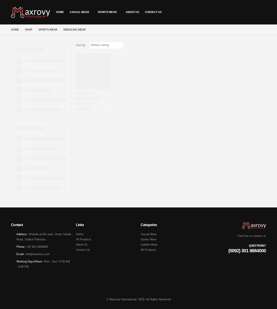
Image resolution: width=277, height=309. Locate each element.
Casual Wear (79, 12)
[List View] (264, 45)
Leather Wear (149, 244)
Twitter (23, 279)
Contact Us (153, 12)
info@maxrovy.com (37, 254)
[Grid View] (259, 45)
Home (60, 12)
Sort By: (81, 45)
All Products (83, 239)
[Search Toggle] (261, 12)
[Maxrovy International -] (30, 12)
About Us (132, 12)
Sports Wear (107, 12)
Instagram (31, 279)
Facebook (14, 279)
